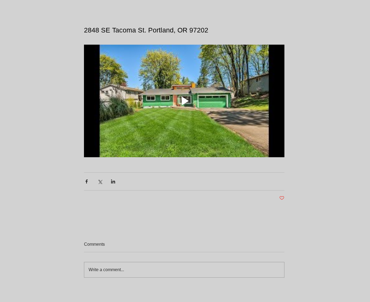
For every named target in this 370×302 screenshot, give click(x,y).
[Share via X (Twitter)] (99, 181)
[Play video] (184, 101)
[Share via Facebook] (86, 181)
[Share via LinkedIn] (113, 181)
